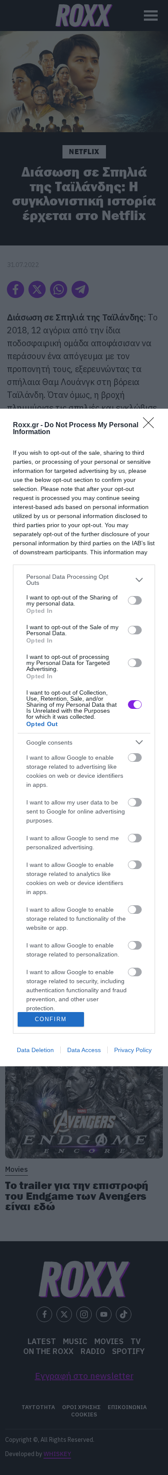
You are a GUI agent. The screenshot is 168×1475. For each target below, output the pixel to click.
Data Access (84, 1049)
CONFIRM (51, 1019)
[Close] (151, 425)
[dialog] (84, 737)
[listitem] (84, 580)
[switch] (135, 600)
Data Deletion (35, 1049)
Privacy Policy (133, 1049)
